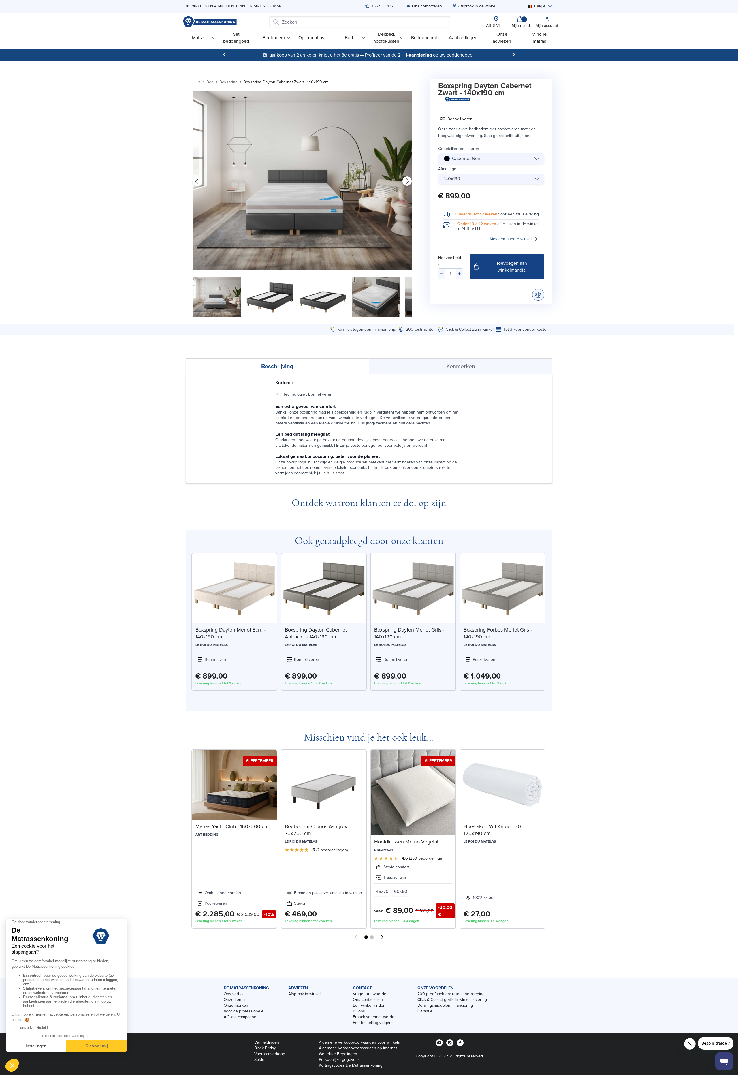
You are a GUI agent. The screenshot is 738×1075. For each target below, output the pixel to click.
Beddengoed (424, 37)
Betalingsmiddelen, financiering (445, 1005)
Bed (349, 37)
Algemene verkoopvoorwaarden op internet (358, 1048)
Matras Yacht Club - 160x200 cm (232, 826)
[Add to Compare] (538, 295)
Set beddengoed (236, 37)
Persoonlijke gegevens (339, 1060)
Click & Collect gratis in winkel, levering (452, 1000)
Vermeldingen (266, 1042)
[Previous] (224, 54)
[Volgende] (514, 54)
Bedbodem (274, 37)
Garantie (424, 1011)
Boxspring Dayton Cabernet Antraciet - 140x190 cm (316, 633)
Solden (260, 1060)
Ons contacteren (368, 1000)
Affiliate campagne (240, 1017)
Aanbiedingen (463, 37)
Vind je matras (539, 37)
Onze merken (236, 1005)
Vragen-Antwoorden (371, 994)
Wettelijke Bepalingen (338, 1054)
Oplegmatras (311, 37)
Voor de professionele (243, 1011)
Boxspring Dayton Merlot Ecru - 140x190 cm (230, 633)
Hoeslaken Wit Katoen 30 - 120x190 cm (494, 830)
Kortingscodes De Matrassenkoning (351, 1065)
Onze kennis (235, 1000)
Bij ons (359, 1011)
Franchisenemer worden (375, 1017)
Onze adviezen (502, 37)
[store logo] (209, 22)
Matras (198, 37)
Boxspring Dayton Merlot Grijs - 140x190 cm (409, 633)
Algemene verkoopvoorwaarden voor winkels (359, 1042)
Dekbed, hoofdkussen (386, 37)
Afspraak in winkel (304, 994)
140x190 (452, 178)
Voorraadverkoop (269, 1054)
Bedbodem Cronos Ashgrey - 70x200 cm (317, 830)
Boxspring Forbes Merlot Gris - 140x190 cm (498, 633)
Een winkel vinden (369, 1005)
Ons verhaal (234, 994)
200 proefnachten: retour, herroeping (451, 994)
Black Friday (265, 1048)
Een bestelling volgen (372, 1023)
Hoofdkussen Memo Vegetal (406, 841)
